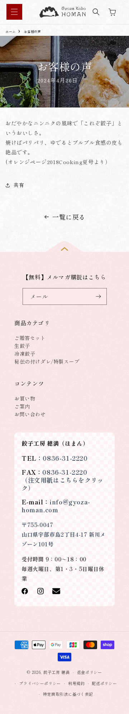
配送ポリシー (104, 683)
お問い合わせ (30, 414)
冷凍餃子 (24, 353)
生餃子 (22, 345)
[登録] (98, 296)
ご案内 (22, 406)
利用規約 (76, 683)
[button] (14, 12)
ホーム (10, 31)
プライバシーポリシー (40, 683)
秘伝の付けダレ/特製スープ (47, 361)
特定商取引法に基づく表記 (68, 694)
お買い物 (24, 398)
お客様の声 (32, 31)
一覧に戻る (69, 216)
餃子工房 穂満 (56, 672)
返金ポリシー (89, 672)
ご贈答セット (30, 337)
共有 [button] (19, 184)
